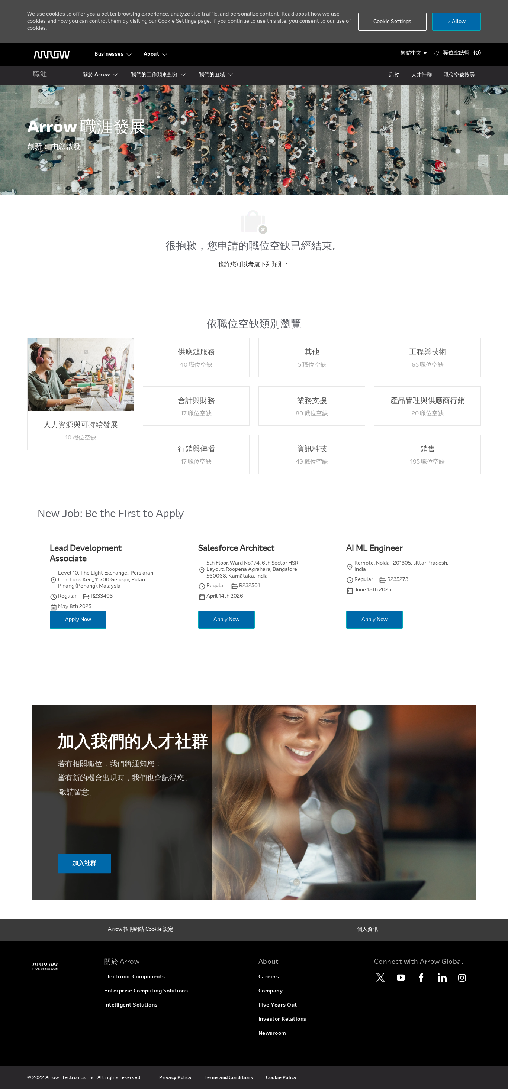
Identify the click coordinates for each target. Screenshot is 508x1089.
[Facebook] (421, 977)
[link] (61, 966)
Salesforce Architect (236, 549)
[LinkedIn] (441, 977)
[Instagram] (462, 977)
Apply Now (78, 619)
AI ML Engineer (374, 549)
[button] (414, 53)
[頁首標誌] (51, 54)
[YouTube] (400, 977)
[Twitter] (380, 977)
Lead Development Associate (86, 554)
